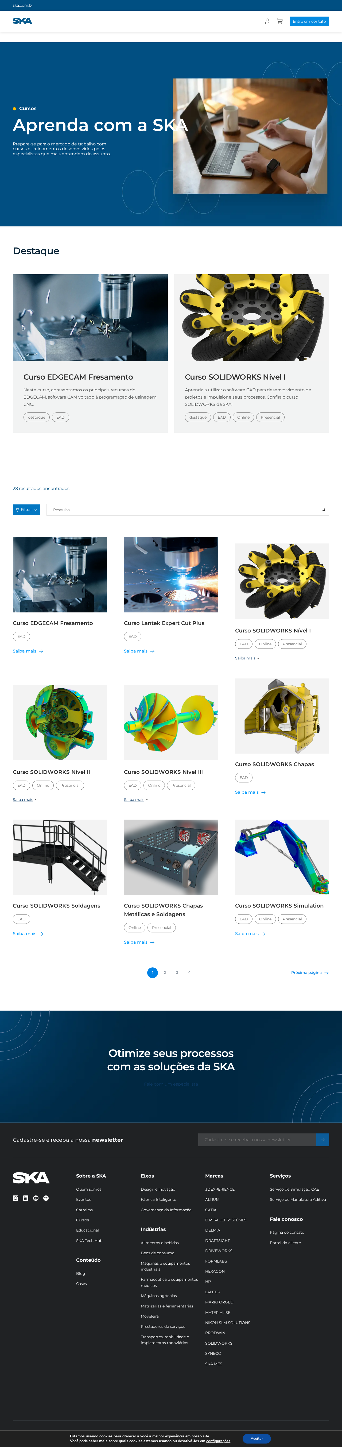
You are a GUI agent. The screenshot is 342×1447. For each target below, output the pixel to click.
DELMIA (212, 1230)
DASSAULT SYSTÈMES (226, 1220)
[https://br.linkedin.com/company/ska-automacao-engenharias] (25, 1198)
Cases (81, 1283)
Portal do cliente (285, 1242)
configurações (218, 1441)
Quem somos (89, 1189)
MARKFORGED (219, 1302)
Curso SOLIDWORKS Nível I (235, 376)
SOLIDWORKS (218, 1343)
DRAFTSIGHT (217, 1240)
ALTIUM (212, 1199)
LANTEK (212, 1292)
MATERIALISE (217, 1312)
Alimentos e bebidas (160, 1242)
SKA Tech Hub (89, 1240)
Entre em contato (309, 21)
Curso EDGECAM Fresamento (78, 376)
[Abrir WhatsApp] (329, 1433)
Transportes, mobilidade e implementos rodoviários (165, 1339)
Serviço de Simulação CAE (294, 1189)
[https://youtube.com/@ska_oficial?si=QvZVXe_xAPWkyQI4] (35, 1198)
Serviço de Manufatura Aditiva (298, 1199)
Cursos (82, 1220)
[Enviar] (322, 1139)
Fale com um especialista (171, 1084)
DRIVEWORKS (218, 1250)
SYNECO (213, 1353)
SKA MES (213, 1363)
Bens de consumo (157, 1253)
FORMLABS (216, 1261)
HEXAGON (215, 1271)
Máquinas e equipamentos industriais (165, 1266)
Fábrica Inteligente (158, 1199)
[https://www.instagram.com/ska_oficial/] (15, 1198)
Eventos (83, 1199)
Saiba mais (245, 658)
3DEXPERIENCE (220, 1189)
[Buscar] (323, 509)
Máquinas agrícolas (159, 1295)
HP (208, 1281)
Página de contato (287, 1232)
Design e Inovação (158, 1189)
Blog (80, 1273)
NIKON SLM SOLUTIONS (227, 1322)
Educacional (87, 1230)
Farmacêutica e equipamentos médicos (169, 1282)
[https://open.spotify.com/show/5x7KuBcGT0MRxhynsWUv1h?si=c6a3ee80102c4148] (46, 1198)
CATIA (210, 1209)
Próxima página (306, 972)
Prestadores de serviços (163, 1326)
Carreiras (84, 1209)
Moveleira (150, 1316)
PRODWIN (215, 1332)
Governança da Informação (166, 1209)
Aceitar (257, 1438)
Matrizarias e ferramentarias (167, 1306)
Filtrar (26, 509)
